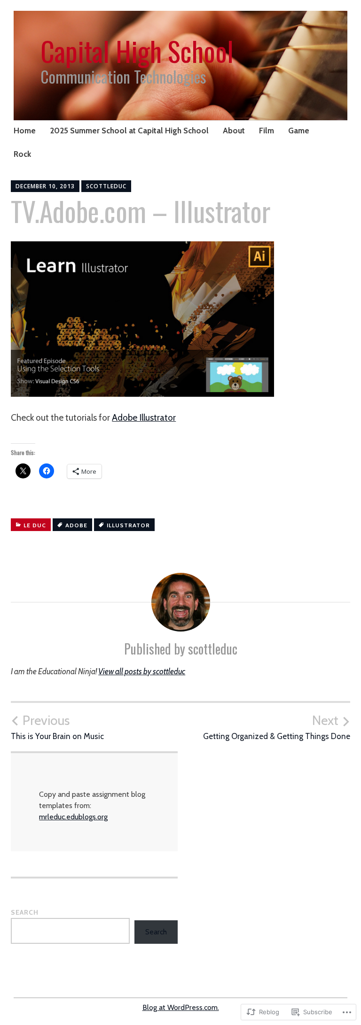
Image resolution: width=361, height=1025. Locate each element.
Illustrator (128, 525)
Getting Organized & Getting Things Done (276, 727)
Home (25, 130)
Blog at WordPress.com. (180, 1007)
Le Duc (35, 525)
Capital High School (137, 51)
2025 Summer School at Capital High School (129, 130)
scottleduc (106, 186)
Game (298, 130)
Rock (22, 154)
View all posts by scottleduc (141, 671)
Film (266, 130)
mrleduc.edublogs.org (73, 816)
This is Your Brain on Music (57, 727)
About (234, 130)
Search (25, 912)
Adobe (76, 525)
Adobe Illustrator (144, 417)
